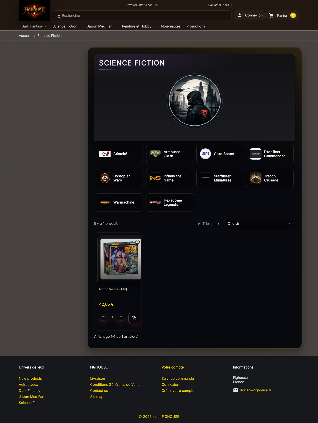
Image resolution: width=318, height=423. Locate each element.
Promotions (195, 26)
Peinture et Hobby (137, 26)
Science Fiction (65, 26)
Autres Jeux (28, 384)
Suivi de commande (178, 378)
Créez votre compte (178, 390)
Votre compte (173, 367)
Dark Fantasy (32, 26)
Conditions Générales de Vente (115, 384)
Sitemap (96, 396)
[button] (250, 15)
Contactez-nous (218, 5)
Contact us (99, 390)
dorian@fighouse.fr (255, 390)
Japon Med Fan (100, 26)
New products (30, 378)
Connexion (170, 384)
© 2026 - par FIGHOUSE (159, 416)
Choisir (260, 223)
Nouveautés (170, 26)
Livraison (97, 378)
